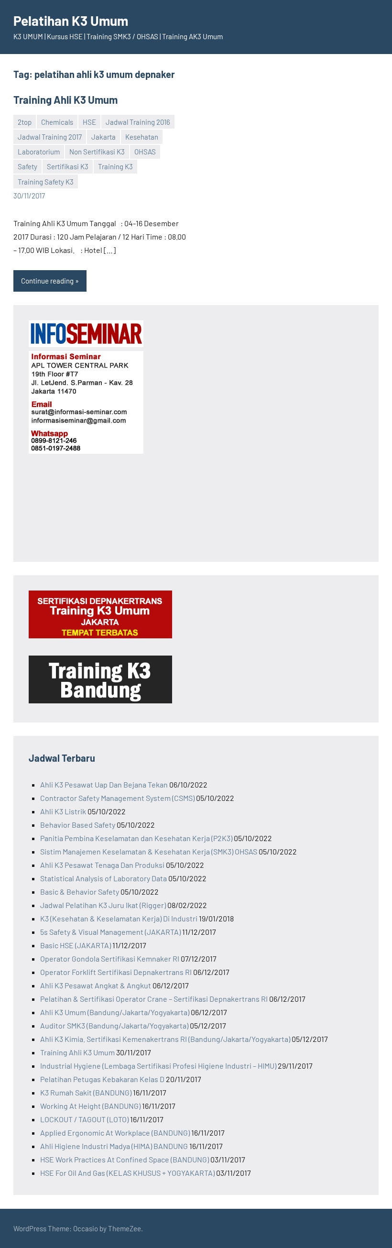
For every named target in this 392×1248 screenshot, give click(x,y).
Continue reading (47, 280)
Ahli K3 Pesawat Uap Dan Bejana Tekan (104, 784)
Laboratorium (39, 151)
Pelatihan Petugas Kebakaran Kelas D (102, 1079)
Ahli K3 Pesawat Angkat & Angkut (95, 985)
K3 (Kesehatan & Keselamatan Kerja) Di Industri (118, 918)
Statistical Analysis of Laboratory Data (103, 878)
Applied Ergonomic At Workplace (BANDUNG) (115, 1132)
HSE (89, 122)
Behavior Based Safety (77, 824)
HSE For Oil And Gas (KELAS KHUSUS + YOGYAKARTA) (127, 1172)
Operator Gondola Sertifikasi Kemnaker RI (109, 958)
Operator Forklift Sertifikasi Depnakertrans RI (116, 971)
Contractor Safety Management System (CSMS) (117, 797)
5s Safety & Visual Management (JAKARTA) (110, 931)
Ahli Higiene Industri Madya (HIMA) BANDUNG (114, 1145)
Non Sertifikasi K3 (97, 151)
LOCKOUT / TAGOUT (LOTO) (84, 1119)
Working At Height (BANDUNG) (90, 1105)
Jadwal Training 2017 (50, 136)
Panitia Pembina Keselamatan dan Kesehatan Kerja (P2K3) (136, 838)
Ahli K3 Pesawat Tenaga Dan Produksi (102, 864)
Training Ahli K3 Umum (65, 99)
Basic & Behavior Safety (79, 891)
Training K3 (115, 166)
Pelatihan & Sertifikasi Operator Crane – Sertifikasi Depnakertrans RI (154, 998)
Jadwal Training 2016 (138, 122)
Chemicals (57, 122)
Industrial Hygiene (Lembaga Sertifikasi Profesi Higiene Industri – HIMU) (158, 1065)
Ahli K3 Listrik (63, 811)
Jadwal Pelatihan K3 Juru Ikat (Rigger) (103, 904)
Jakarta (103, 136)
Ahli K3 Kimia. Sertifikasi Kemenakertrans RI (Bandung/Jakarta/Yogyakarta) (165, 1038)
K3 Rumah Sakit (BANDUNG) (85, 1092)
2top (25, 122)
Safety (27, 166)
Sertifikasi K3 (67, 166)
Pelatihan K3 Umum (70, 20)
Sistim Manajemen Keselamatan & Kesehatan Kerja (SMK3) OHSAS (148, 851)
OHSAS (145, 151)
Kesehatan (141, 136)
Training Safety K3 (46, 181)
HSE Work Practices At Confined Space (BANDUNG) (124, 1159)
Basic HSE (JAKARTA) (75, 945)
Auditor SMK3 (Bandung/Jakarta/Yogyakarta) (114, 1025)
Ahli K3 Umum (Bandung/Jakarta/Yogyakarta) (114, 1012)
